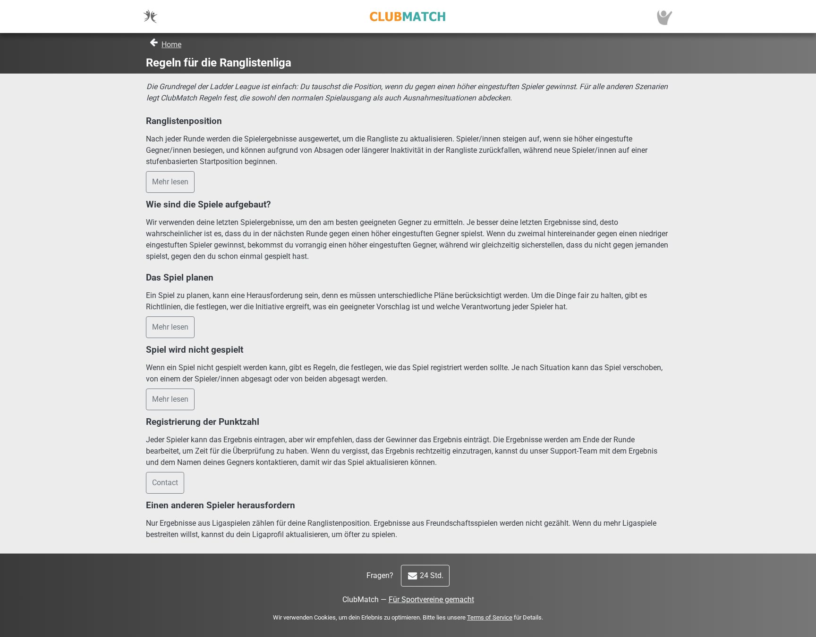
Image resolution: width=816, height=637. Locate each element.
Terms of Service (489, 617)
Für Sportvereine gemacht (431, 599)
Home (171, 44)
